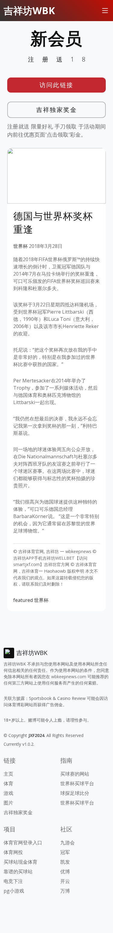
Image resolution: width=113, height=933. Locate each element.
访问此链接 (56, 85)
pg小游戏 (14, 890)
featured (23, 600)
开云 (65, 881)
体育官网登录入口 (23, 842)
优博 (65, 871)
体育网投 (13, 852)
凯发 (65, 862)
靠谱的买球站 (18, 871)
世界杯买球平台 (77, 783)
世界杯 (20, 246)
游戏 (8, 793)
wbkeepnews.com (68, 676)
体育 (8, 783)
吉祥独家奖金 (56, 110)
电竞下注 (13, 881)
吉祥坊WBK (29, 10)
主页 (8, 773)
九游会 (67, 842)
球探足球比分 (74, 793)
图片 (8, 802)
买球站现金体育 (20, 862)
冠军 (65, 852)
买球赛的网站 (74, 773)
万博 (65, 890)
